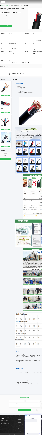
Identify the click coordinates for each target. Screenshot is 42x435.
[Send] (40, 434)
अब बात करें (5, 25)
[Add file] (25, 434)
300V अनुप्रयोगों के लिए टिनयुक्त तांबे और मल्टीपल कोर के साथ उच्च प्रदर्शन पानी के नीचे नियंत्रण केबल (5, 94)
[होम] (3, 418)
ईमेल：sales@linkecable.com (5, 423)
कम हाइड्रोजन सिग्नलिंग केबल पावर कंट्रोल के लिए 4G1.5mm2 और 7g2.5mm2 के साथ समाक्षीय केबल (5, 145)
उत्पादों (3, 5)
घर (1, 5)
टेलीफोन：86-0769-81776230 (5, 420)
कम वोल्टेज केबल (6, 5)
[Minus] (39, 415)
